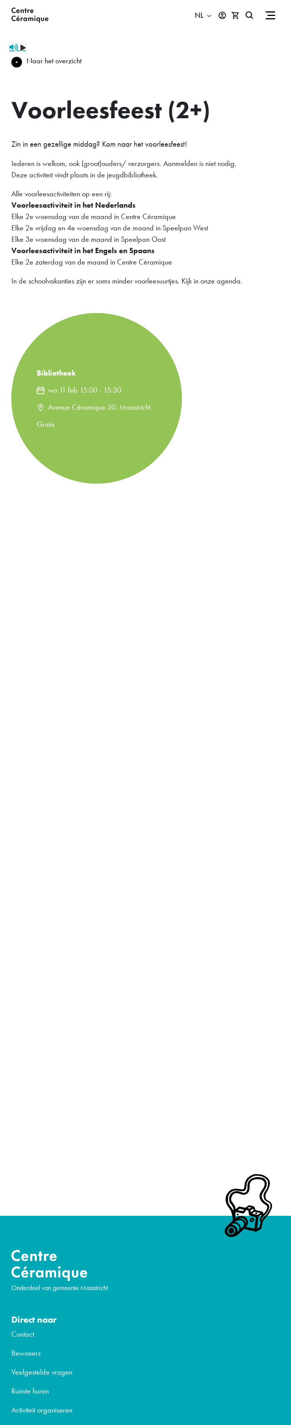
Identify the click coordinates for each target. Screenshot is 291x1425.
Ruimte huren (30, 1391)
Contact (22, 1334)
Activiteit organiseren (41, 1410)
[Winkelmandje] (235, 15)
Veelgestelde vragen (41, 1372)
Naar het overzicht (54, 61)
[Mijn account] (222, 15)
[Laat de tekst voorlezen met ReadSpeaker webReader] (17, 47)
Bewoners (26, 1353)
